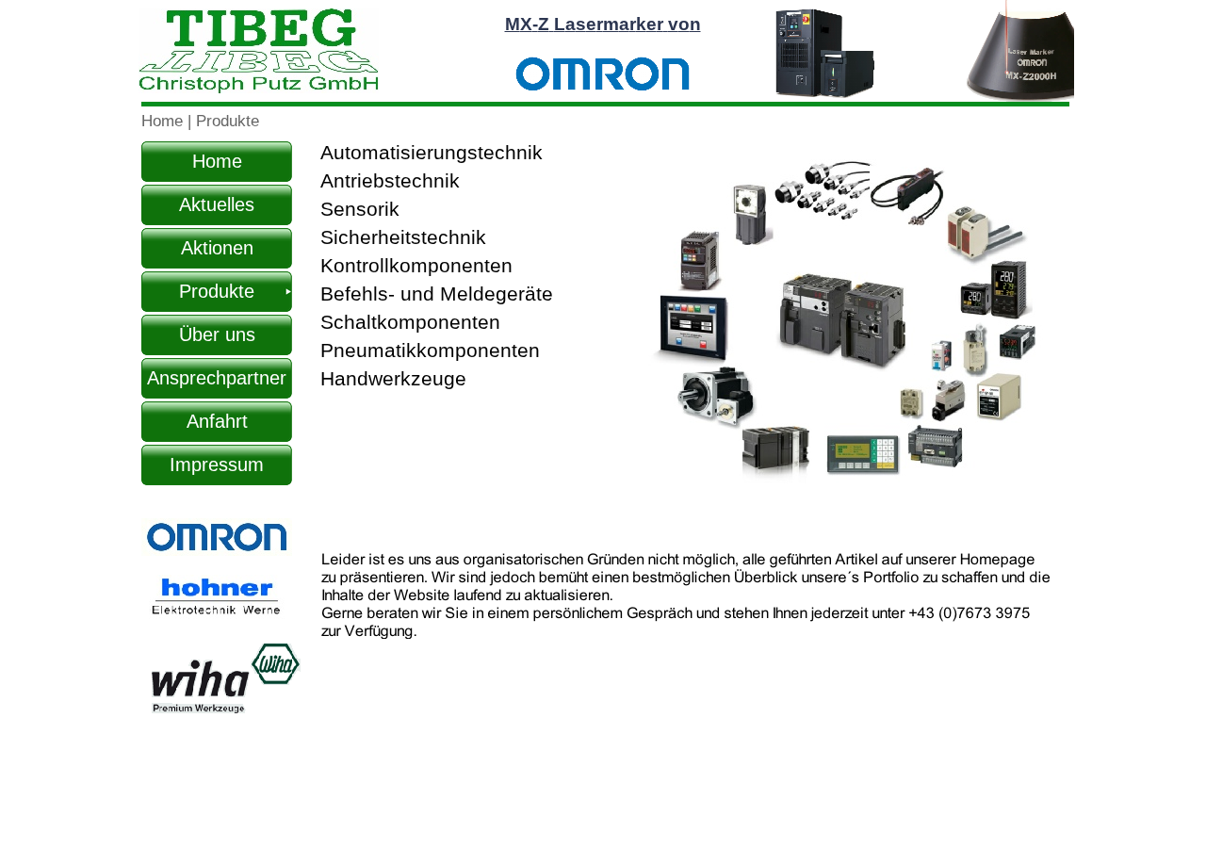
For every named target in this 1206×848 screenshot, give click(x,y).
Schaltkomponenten (410, 322)
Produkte (227, 120)
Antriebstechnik (390, 181)
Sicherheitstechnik (403, 237)
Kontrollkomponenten (416, 265)
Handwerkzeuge (393, 378)
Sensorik (359, 209)
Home (164, 120)
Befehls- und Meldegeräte (436, 294)
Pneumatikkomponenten (430, 350)
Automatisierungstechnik (431, 152)
